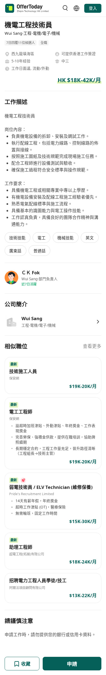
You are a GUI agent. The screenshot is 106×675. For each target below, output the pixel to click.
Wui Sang (31, 318)
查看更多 (92, 346)
